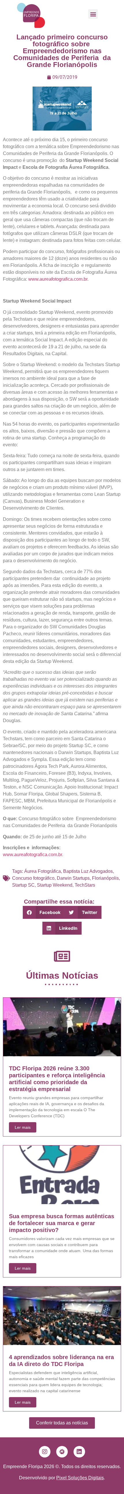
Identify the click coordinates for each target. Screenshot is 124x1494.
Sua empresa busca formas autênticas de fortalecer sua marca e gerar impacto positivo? (61, 1223)
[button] (93, 14)
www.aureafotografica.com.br (57, 279)
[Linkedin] (79, 1451)
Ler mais (23, 1127)
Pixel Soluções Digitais (80, 1477)
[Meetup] (62, 1451)
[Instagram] (44, 1451)
